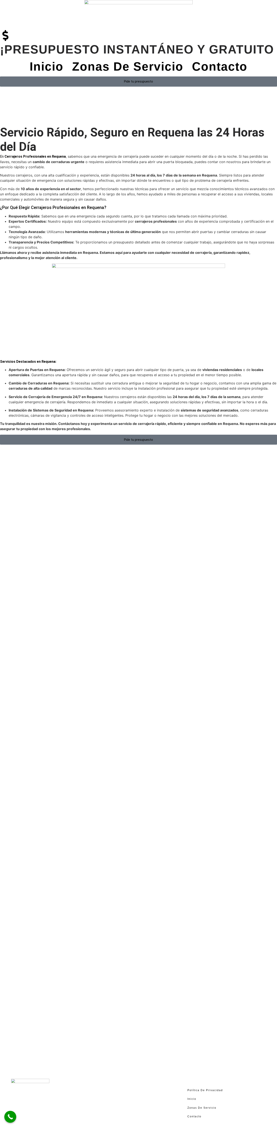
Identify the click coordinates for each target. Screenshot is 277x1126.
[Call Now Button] (10, 1117)
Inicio (46, 66)
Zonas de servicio (127, 66)
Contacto (219, 66)
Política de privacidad (205, 1090)
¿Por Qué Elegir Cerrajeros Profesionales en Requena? (53, 207)
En (33, 156)
